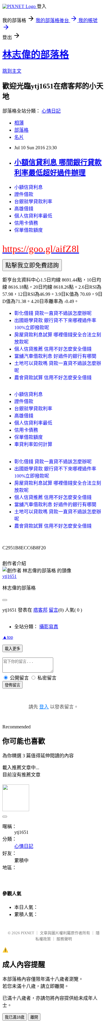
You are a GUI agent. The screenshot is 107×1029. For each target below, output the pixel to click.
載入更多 (12, 648)
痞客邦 (40, 610)
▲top (7, 637)
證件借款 (23, 194)
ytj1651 (9, 576)
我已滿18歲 (14, 1017)
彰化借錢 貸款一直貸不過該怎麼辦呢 (53, 313)
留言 (53, 610)
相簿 (19, 122)
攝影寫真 (48, 626)
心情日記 (51, 111)
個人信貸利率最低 (33, 215)
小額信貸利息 (28, 187)
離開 (34, 1017)
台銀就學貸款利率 (33, 201)
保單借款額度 (28, 230)
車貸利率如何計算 (33, 444)
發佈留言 (12, 685)
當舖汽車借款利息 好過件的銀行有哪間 (55, 356)
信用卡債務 (26, 223)
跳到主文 (11, 71)
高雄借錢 (23, 208)
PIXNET (27, 933)
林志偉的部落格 (35, 54)
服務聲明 (64, 939)
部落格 (21, 130)
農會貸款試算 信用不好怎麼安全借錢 (53, 377)
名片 (19, 137)
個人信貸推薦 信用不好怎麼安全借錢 (53, 349)
